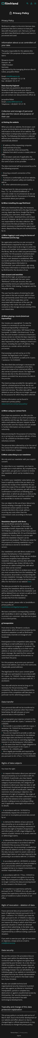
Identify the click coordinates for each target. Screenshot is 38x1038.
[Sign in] (31, 3)
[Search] (27, 3)
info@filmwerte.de (13, 76)
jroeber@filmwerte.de (14, 102)
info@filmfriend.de (8, 943)
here (29, 582)
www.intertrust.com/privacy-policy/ (14, 404)
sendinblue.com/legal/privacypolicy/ (15, 607)
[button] (35, 3)
